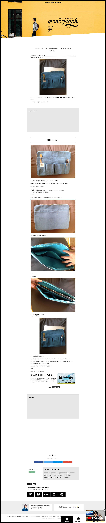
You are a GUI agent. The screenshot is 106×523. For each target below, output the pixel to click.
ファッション (46, 473)
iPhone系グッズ (47, 477)
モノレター (53, 472)
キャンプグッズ (56, 473)
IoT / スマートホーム (63, 472)
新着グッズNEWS (47, 475)
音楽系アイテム (57, 475)
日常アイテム (57, 477)
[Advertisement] (52, 122)
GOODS (47, 469)
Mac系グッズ (56, 387)
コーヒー (72, 472)
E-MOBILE (66, 477)
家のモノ (46, 472)
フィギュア (65, 473)
